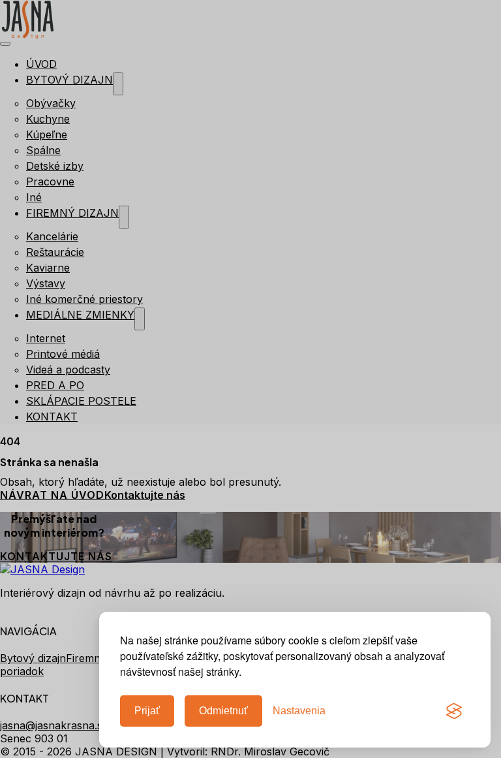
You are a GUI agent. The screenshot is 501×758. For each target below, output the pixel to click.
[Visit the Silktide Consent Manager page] (454, 711)
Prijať (147, 710)
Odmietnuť (223, 710)
